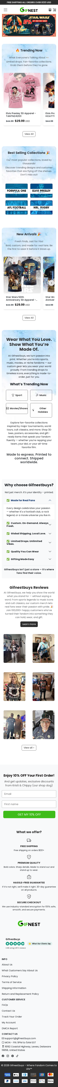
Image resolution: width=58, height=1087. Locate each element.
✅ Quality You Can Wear (23, 551)
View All (29, 134)
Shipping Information (14, 988)
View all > (29, 747)
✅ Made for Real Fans (21, 500)
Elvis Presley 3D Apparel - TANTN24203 (21, 115)
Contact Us (8, 1010)
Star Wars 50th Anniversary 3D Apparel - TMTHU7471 (21, 299)
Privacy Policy (10, 976)
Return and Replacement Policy (20, 994)
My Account (9, 1022)
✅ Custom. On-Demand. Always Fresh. (27, 524)
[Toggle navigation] (5, 10)
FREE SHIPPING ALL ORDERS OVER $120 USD (29, 2)
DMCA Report (10, 1028)
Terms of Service (12, 982)
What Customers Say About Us (20, 970)
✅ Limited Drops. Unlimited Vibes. (24, 542)
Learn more (29, 624)
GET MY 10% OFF (29, 814)
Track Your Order (12, 1016)
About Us (7, 964)
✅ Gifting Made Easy (20, 559)
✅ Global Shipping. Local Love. (26, 533)
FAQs (5, 1005)
